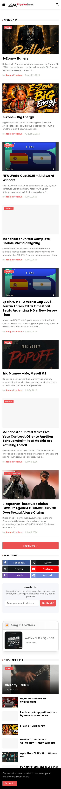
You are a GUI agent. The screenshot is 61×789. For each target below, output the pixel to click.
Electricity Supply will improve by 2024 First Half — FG (38, 714)
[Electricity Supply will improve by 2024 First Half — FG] (10, 716)
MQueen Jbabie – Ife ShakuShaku (33, 700)
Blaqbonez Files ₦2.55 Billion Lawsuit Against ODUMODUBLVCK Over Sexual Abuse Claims (29, 508)
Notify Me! (48, 603)
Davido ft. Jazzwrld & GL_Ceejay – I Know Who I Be (37, 741)
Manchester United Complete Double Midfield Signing (26, 241)
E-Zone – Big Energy (18, 117)
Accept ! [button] (9, 783)
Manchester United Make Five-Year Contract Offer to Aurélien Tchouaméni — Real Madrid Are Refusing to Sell (27, 438)
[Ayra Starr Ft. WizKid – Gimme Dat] (10, 757)
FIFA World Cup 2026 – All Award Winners (28, 178)
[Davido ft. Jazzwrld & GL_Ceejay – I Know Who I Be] (10, 743)
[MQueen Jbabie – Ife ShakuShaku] (10, 702)
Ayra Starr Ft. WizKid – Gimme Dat (38, 755)
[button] (3, 4)
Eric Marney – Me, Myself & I (24, 373)
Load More (29, 545)
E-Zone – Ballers (15, 58)
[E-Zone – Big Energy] (30, 98)
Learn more (22, 776)
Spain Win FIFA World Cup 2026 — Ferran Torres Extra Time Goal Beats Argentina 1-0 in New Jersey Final (29, 308)
